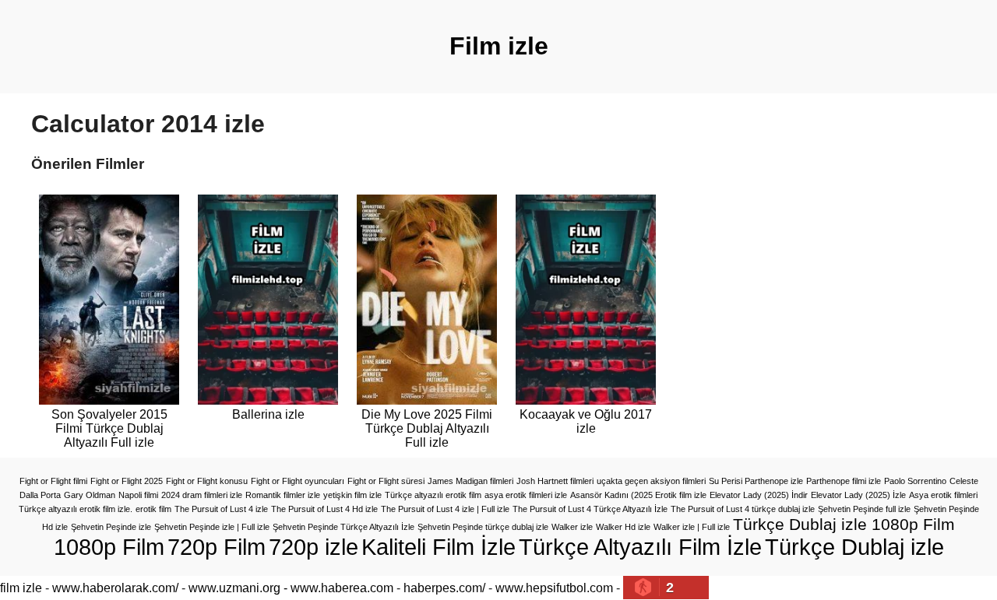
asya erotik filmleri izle (525, 495)
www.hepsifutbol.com (554, 588)
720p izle (313, 547)
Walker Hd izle (623, 527)
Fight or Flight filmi (53, 481)
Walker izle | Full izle (692, 527)
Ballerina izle (268, 414)
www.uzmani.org (234, 588)
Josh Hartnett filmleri (555, 481)
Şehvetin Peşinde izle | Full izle (212, 527)
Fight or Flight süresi (386, 481)
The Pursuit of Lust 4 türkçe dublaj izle (743, 509)
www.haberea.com (342, 588)
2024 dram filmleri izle (201, 495)
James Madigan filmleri (470, 481)
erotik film (153, 509)
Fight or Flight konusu (207, 481)
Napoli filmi (138, 495)
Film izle (498, 46)
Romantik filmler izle (282, 495)
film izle (21, 588)
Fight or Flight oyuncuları (297, 481)
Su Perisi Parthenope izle (756, 481)
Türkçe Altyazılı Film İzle (640, 547)
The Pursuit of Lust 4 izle (221, 509)
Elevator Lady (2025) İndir (759, 495)
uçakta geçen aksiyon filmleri (651, 481)
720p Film (216, 547)
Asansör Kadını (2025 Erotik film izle (638, 495)
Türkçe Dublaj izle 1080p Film (844, 524)
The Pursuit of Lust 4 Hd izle (324, 509)
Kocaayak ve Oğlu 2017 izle (586, 421)
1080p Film (109, 547)
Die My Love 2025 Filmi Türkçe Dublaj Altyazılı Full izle (426, 428)
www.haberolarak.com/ (115, 588)
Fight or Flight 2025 (126, 481)
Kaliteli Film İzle (438, 547)
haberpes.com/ (444, 588)
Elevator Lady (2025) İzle (858, 495)
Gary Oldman (89, 495)
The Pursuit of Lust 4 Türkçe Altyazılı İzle (590, 509)
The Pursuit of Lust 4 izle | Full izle (445, 509)
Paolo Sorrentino (915, 481)
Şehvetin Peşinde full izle (864, 509)
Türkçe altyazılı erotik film (433, 495)
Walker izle (572, 527)
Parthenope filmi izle (843, 481)
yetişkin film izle (352, 495)
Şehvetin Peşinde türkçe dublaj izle (482, 527)
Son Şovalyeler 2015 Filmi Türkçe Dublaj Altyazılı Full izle (109, 428)
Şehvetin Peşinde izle (111, 527)
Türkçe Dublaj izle (854, 547)
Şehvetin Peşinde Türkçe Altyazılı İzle (343, 527)
